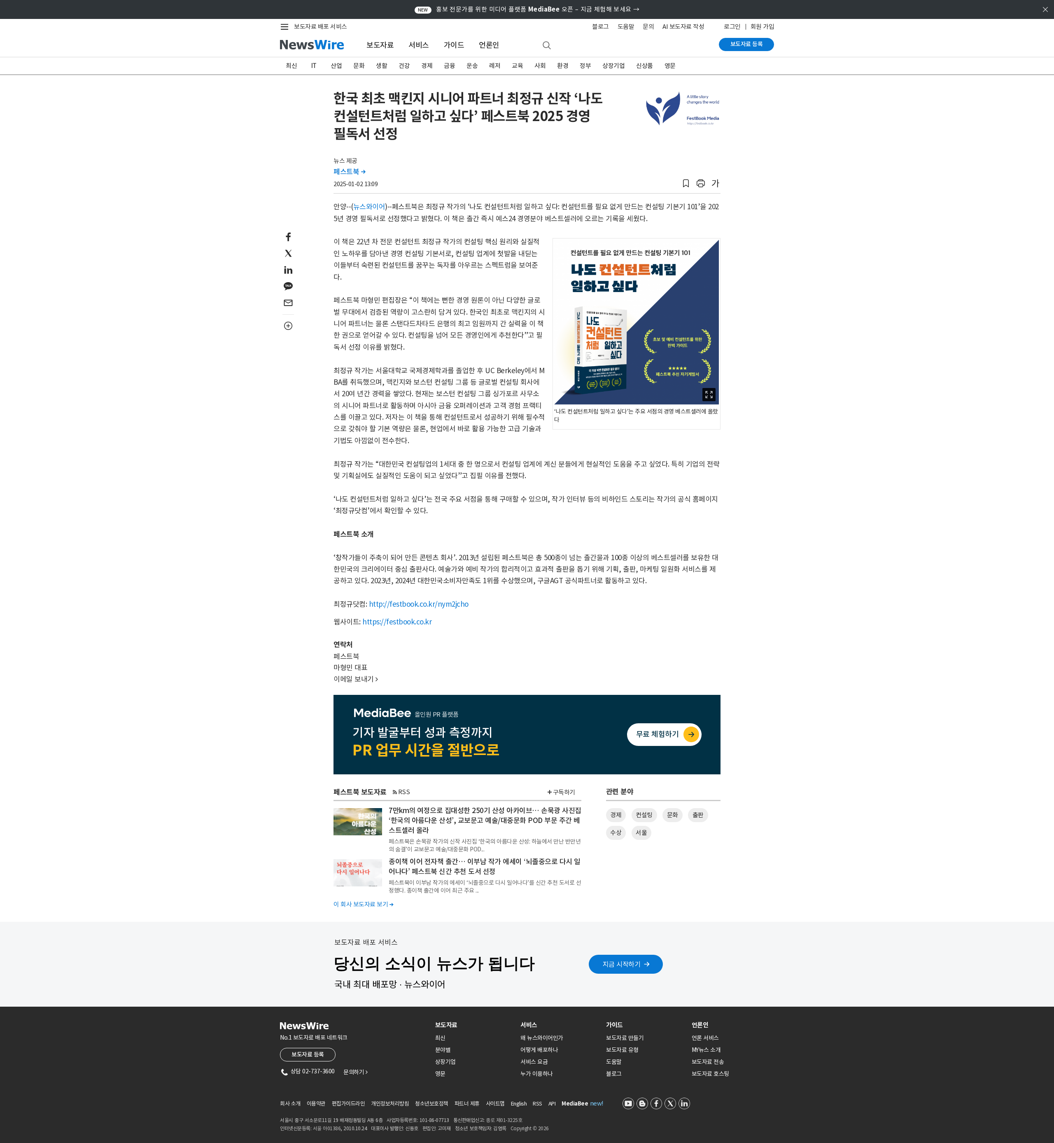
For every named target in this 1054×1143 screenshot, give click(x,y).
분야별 (443, 1050)
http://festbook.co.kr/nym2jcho (419, 604)
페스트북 (349, 171)
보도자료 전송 (708, 1062)
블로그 (600, 26)
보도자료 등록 (746, 44)
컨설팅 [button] (644, 815)
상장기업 (613, 66)
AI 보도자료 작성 (683, 26)
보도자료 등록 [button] (307, 1054)
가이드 (454, 45)
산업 (336, 66)
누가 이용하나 (536, 1074)
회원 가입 (762, 26)
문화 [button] (672, 815)
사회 (540, 66)
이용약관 (316, 1103)
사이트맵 (495, 1103)
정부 (585, 66)
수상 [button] (615, 833)
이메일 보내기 (355, 679)
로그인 (732, 26)
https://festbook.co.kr (396, 621)
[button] (686, 183)
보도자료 (380, 45)
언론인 (489, 45)
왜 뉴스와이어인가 (541, 1038)
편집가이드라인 (348, 1103)
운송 (472, 66)
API (552, 1103)
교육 (517, 66)
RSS (404, 792)
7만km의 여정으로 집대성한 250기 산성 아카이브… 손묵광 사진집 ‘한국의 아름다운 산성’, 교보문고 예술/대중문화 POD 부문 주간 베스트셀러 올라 (485, 820)
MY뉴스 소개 (706, 1050)
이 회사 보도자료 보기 (363, 904)
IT (314, 66)
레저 (494, 66)
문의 (648, 26)
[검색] (547, 46)
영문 (670, 66)
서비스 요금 (534, 1062)
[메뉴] (286, 27)
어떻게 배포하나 (539, 1050)
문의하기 (355, 1072)
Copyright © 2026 (530, 1128)
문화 (358, 66)
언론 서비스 (705, 1038)
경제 (426, 66)
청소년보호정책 (431, 1103)
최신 (291, 66)
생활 (381, 66)
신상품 (644, 66)
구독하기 (564, 792)
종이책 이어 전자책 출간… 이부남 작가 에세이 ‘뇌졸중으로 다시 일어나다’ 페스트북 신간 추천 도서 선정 (485, 866)
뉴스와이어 (369, 206)
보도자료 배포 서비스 (320, 26)
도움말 (626, 26)
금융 (449, 66)
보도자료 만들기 (625, 1038)
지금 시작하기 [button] (622, 964)
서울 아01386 (327, 1128)
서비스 (418, 45)
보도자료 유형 (622, 1050)
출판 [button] (698, 815)
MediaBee (575, 1103)
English (519, 1103)
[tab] (475, 1025)
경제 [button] (615, 815)
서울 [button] (641, 833)
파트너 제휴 (467, 1103)
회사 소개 (290, 1103)
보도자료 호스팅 (710, 1074)
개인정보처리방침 (390, 1103)
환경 (562, 66)
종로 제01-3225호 (504, 1120)
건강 (404, 66)
